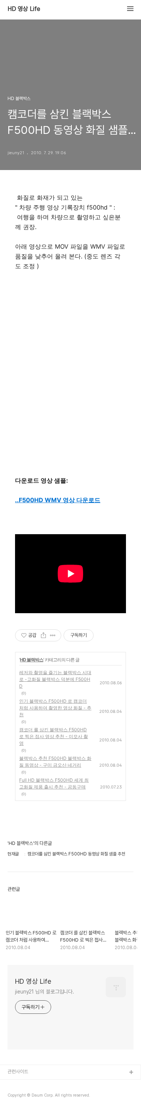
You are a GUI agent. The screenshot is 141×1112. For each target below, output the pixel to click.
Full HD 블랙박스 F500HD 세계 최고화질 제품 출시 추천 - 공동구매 (54, 783)
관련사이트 (18, 1071)
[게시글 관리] (53, 635)
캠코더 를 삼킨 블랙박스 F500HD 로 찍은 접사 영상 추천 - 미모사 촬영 (53, 736)
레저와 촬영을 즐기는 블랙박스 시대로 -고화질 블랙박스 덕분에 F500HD (55, 679)
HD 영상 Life (24, 9)
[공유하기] (43, 635)
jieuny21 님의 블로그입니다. (44, 992)
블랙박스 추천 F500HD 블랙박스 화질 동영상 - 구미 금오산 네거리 (55, 761)
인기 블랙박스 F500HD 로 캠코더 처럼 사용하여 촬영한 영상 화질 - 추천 (55, 707)
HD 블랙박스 (31, 659)
